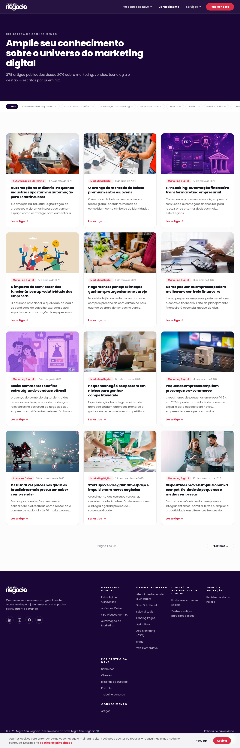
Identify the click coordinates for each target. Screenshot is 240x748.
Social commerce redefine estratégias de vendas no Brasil (38, 388)
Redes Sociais (216, 106)
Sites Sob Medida (147, 605)
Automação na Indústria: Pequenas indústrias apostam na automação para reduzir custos (42, 192)
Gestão (194, 106)
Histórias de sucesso (114, 682)
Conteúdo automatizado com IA (184, 590)
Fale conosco (220, 7)
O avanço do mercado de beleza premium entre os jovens (116, 190)
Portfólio (106, 688)
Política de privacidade (219, 731)
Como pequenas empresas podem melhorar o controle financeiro (196, 289)
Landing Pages (145, 618)
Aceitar (222, 741)
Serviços (192, 7)
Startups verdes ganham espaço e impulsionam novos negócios (118, 487)
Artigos (105, 711)
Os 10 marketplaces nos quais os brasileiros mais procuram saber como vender (39, 490)
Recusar (201, 741)
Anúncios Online (151, 106)
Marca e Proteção (215, 589)
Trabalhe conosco (113, 694)
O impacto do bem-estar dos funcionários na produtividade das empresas (41, 291)
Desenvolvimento (150, 587)
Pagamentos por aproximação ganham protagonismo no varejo (117, 289)
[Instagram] (19, 620)
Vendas (175, 106)
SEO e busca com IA (114, 614)
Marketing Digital (110, 589)
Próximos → (220, 546)
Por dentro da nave (135, 7)
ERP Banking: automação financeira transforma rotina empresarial (197, 190)
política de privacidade (56, 743)
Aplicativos (143, 624)
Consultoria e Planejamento (39, 106)
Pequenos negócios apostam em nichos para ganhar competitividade (117, 390)
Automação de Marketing (117, 106)
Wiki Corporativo (147, 648)
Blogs (139, 642)
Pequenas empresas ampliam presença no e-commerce (192, 388)
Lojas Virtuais (144, 611)
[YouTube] (39, 620)
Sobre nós (107, 669)
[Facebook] (29, 620)
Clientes (106, 675)
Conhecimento (169, 7)
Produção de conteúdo (79, 106)
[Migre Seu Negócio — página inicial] (16, 7)
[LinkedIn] (10, 620)
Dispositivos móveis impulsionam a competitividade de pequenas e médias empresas (197, 490)
